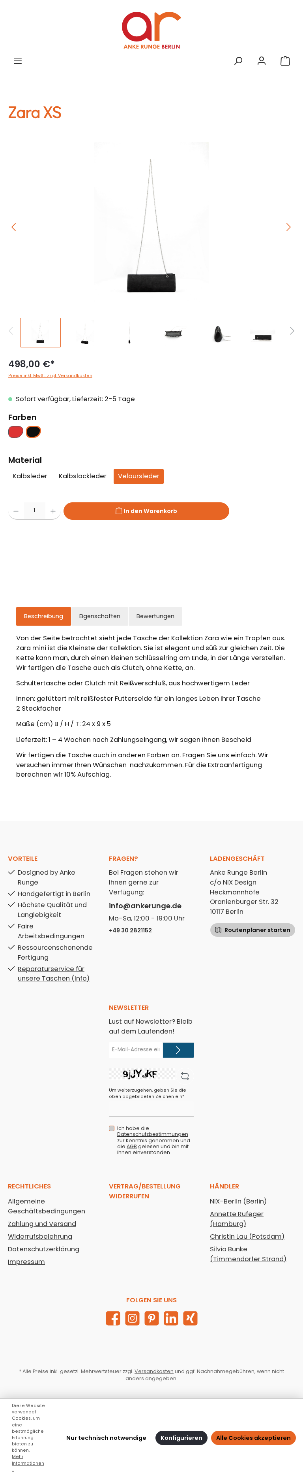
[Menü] (18, 61)
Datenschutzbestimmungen (152, 1134)
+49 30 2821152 (130, 930)
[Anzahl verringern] (16, 511)
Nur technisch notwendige (106, 1438)
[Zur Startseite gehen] (151, 30)
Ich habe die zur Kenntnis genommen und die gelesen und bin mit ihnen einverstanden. (153, 1140)
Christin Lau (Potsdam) (247, 1236)
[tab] (43, 616)
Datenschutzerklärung (43, 1249)
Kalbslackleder (83, 476)
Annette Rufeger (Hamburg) (237, 1218)
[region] (151, 244)
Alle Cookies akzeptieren (253, 1438)
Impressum (26, 1261)
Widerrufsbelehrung (40, 1236)
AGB (132, 1146)
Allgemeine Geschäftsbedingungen (46, 1206)
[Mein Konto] (261, 61)
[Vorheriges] (14, 227)
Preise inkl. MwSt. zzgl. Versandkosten (50, 376)
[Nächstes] (288, 227)
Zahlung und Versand (42, 1223)
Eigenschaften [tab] (99, 616)
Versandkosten (154, 1371)
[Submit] (178, 1050)
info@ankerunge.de (145, 906)
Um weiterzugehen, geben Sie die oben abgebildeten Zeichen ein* (147, 1093)
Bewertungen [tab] (155, 616)
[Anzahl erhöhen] (53, 511)
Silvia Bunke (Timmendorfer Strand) (248, 1254)
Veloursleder (138, 476)
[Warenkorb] (285, 61)
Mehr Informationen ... (28, 1463)
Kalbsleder (30, 476)
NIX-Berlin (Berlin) (238, 1201)
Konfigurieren (181, 1438)
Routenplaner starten (256, 930)
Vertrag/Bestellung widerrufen (145, 1191)
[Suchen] (238, 61)
